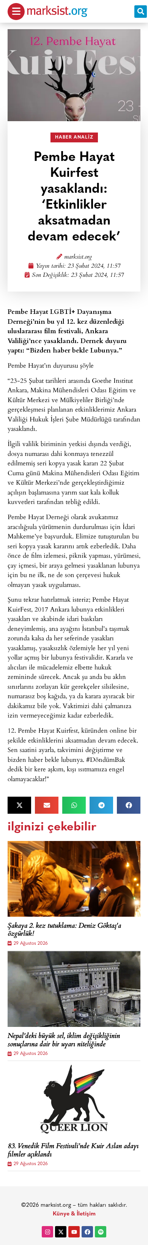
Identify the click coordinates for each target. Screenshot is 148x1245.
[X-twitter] (60, 1231)
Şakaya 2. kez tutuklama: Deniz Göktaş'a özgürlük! (64, 930)
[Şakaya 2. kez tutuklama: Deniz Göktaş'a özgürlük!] (74, 879)
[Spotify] (100, 1231)
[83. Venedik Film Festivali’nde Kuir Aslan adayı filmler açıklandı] (74, 1099)
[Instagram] (47, 1231)
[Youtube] (74, 1231)
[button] (140, 11)
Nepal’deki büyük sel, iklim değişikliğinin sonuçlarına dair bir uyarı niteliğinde (64, 1041)
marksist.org (78, 257)
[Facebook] (87, 1231)
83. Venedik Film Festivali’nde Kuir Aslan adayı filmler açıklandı (73, 1151)
